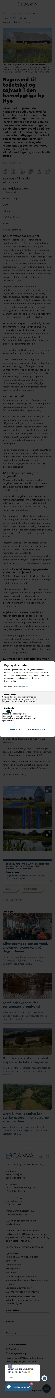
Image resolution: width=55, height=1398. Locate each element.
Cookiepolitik (22, 687)
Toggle (9, 711)
